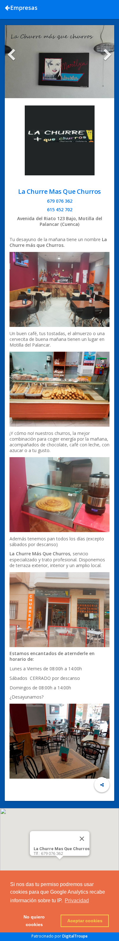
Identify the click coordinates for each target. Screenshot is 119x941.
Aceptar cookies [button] (84, 920)
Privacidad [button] (77, 900)
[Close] (81, 838)
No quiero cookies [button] (34, 920)
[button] (59, 863)
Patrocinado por (59, 936)
